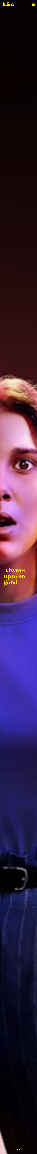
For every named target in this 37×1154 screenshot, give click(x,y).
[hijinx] (8, 4)
